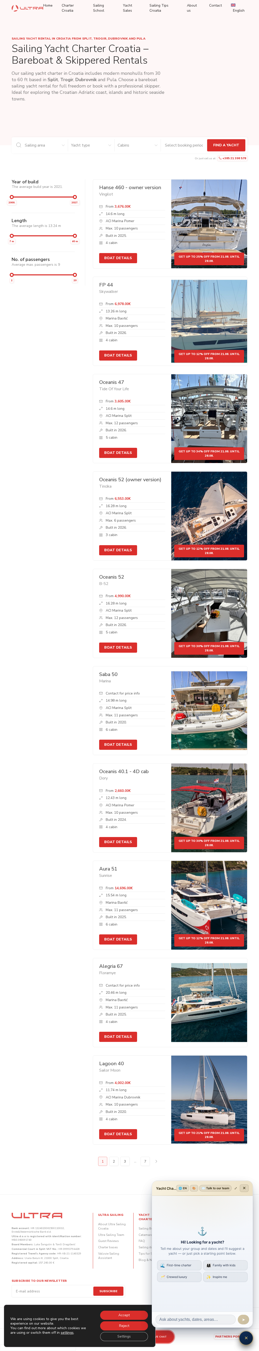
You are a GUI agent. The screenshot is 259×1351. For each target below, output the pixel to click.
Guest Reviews (108, 1241)
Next (156, 1161)
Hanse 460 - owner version (130, 187)
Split (53, 80)
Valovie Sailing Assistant (108, 1256)
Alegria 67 (111, 966)
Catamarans (147, 1235)
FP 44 (106, 284)
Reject (124, 1325)
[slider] (12, 197)
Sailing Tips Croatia (158, 8)
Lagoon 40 (111, 1063)
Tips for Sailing (149, 1254)
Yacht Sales (127, 8)
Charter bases (108, 1247)
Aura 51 (108, 868)
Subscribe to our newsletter (39, 1281)
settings (67, 1332)
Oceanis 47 (111, 382)
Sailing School (98, 8)
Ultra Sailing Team (111, 1235)
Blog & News (148, 1260)
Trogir (66, 80)
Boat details (118, 258)
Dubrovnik (86, 80)
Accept (124, 1315)
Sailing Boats (148, 1228)
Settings (124, 1336)
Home (48, 5)
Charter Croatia (68, 8)
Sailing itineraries (151, 1247)
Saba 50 (108, 674)
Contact (215, 5)
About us (192, 8)
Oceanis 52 (111, 577)
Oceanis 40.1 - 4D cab (124, 771)
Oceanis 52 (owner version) (130, 479)
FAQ (142, 1241)
